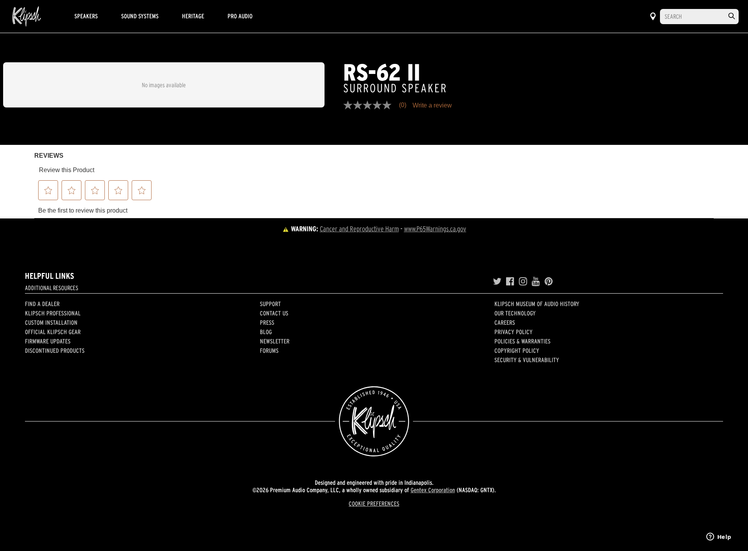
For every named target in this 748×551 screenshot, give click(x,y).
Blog (266, 331)
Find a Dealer (42, 303)
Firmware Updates (48, 341)
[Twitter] (497, 281)
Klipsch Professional (53, 313)
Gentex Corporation (433, 489)
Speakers (86, 15)
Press (267, 322)
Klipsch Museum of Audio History (536, 303)
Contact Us (274, 313)
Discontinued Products (55, 350)
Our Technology (515, 313)
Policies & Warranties (522, 341)
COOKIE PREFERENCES (374, 503)
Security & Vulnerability (526, 359)
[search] (731, 16)
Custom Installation (51, 322)
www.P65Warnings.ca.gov (435, 229)
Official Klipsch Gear (53, 331)
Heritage (193, 15)
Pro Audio (240, 15)
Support (270, 303)
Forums (269, 350)
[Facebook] (510, 281)
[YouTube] (536, 281)
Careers (504, 322)
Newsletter (274, 341)
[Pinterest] (549, 281)
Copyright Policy (516, 350)
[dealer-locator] (653, 16)
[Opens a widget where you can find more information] (718, 537)
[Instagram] (523, 281)
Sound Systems (140, 15)
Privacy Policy (513, 331)
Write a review (432, 105)
